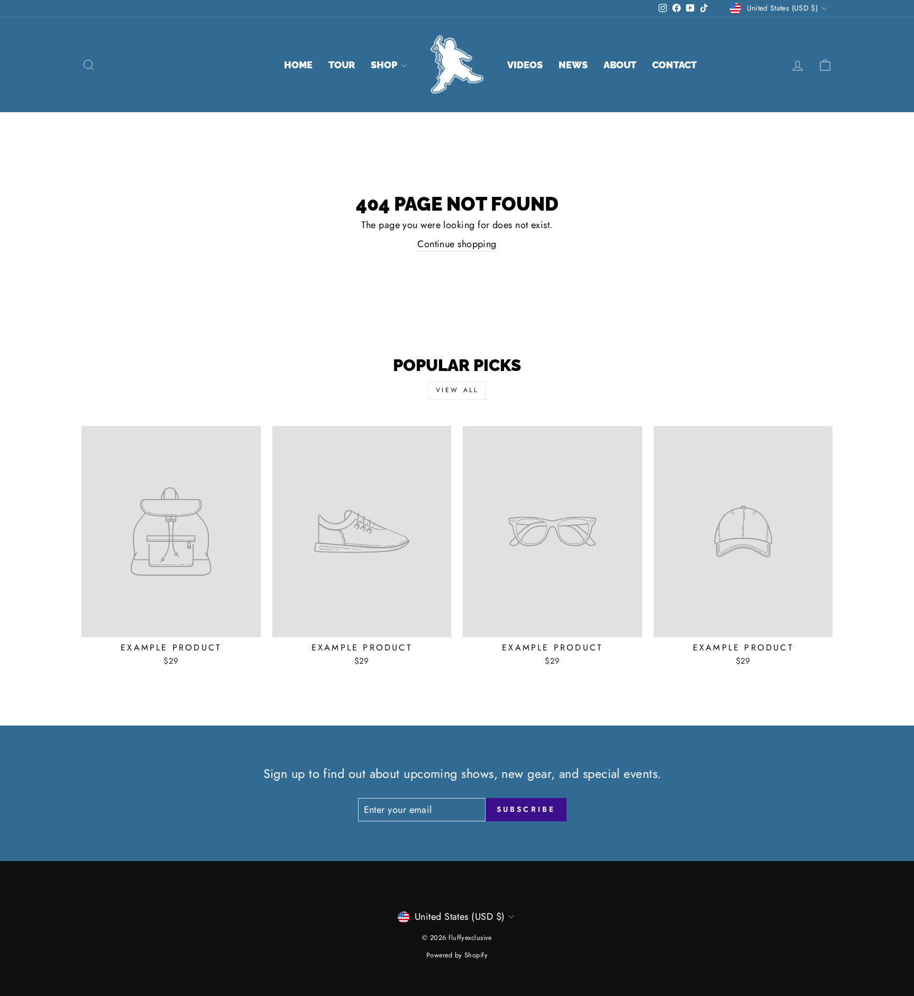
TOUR (341, 64)
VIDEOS (525, 64)
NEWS (573, 64)
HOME (298, 64)
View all (457, 390)
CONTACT (674, 64)
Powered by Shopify (457, 955)
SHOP (385, 64)
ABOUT (620, 64)
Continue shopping (457, 244)
